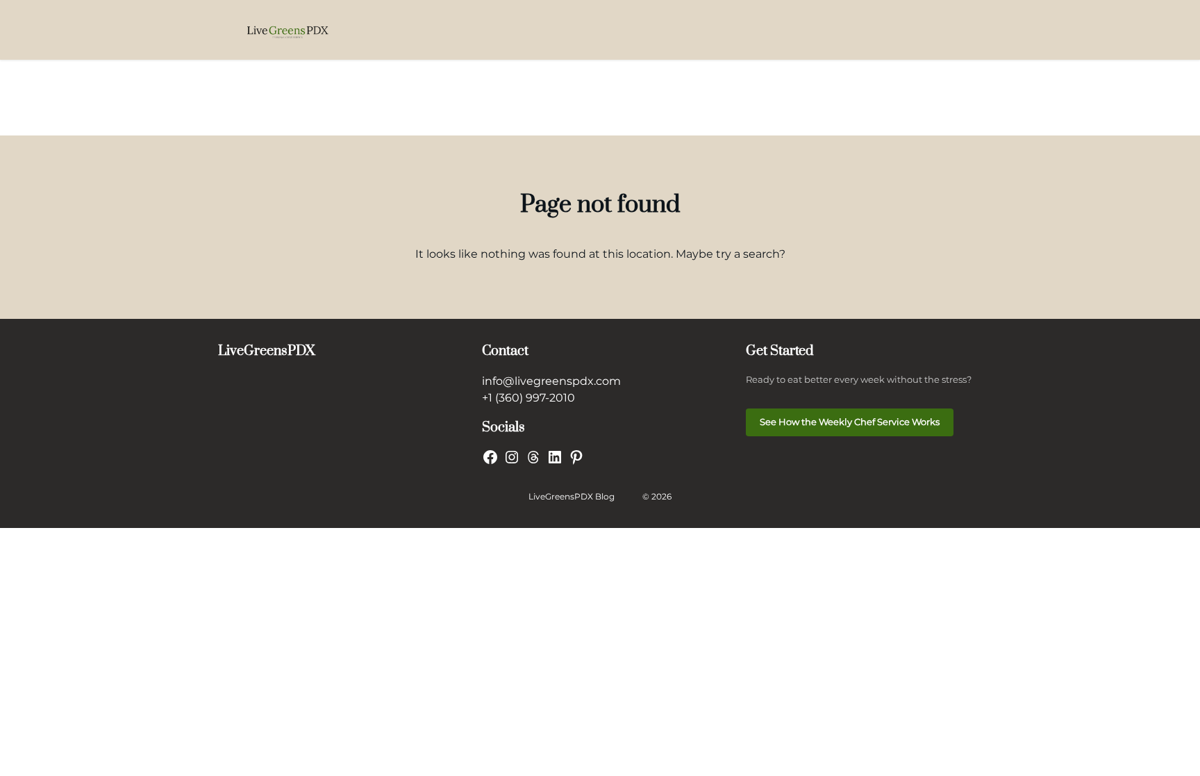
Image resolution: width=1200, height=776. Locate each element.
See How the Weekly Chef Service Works (850, 421)
